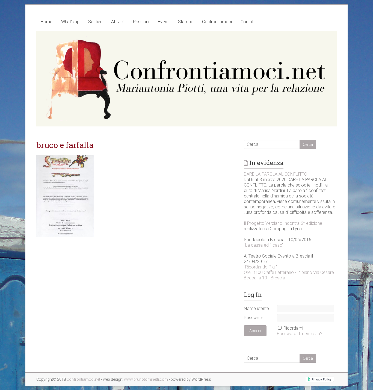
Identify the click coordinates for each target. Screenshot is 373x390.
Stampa (185, 21)
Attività (117, 21)
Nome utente (256, 308)
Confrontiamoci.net (84, 379)
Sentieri (95, 21)
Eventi (163, 21)
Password (253, 317)
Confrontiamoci (217, 21)
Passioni (141, 21)
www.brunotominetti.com (146, 379)
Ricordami (293, 328)
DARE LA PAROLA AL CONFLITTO (275, 174)
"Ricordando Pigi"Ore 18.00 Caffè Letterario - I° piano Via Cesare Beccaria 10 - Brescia (289, 272)
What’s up (70, 21)
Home (46, 21)
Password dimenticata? (299, 333)
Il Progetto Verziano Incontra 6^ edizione (283, 223)
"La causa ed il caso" (263, 245)
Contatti (248, 21)
